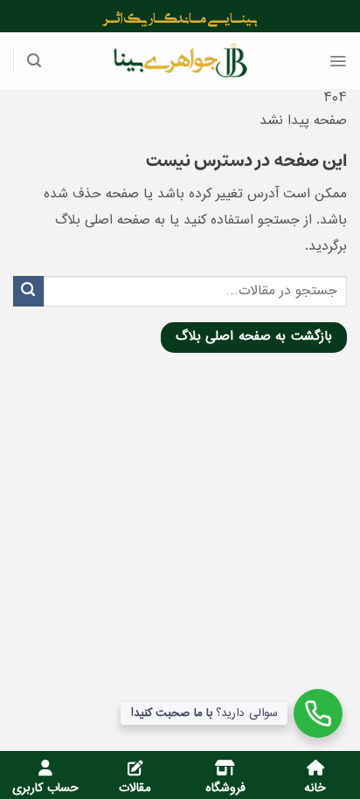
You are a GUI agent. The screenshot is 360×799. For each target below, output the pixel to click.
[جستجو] (34, 61)
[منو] (338, 61)
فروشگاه (225, 788)
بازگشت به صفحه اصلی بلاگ (254, 337)
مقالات (135, 788)
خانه (315, 788)
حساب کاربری (45, 788)
